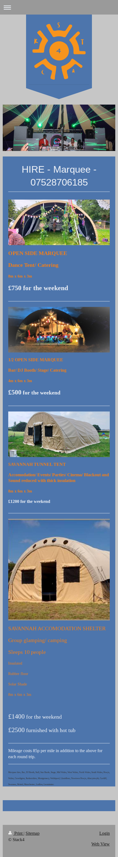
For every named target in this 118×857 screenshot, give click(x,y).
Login (104, 833)
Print (18, 833)
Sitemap (33, 833)
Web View (100, 844)
